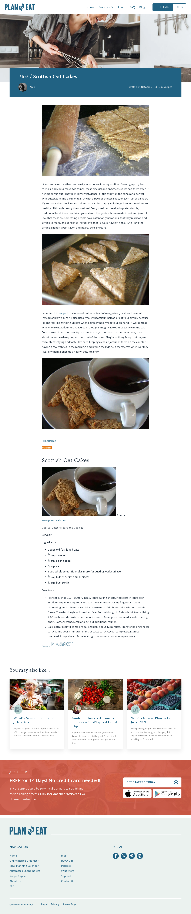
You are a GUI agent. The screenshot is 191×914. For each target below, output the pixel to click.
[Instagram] (140, 856)
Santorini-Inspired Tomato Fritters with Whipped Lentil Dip (94, 722)
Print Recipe (49, 440)
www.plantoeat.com (54, 520)
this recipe (60, 313)
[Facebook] (116, 856)
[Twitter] (124, 856)
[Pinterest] (132, 856)
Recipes (167, 87)
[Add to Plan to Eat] (47, 447)
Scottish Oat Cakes (65, 460)
